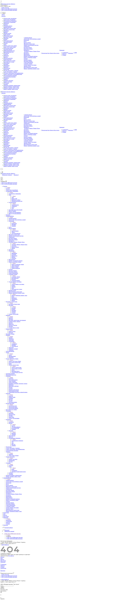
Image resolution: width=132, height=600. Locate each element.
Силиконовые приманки (17, 440)
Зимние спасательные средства (31, 45)
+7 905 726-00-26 (9, 10)
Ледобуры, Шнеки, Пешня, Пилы (32, 51)
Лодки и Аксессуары (16, 367)
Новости (3, 565)
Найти (2, 587)
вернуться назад (4, 555)
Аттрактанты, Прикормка (15, 193)
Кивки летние (12, 331)
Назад (8, 187)
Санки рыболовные (28, 62)
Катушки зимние (28, 47)
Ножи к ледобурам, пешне (30, 57)
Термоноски (26, 46)
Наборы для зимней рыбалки (30, 56)
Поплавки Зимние (28, 61)
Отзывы (2, 567)
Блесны (13, 425)
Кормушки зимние (28, 48)
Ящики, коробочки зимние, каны (31, 68)
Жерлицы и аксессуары (29, 43)
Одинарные (14, 343)
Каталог (8, 188)
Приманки (11, 422)
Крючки (11, 337)
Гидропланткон (15, 204)
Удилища (11, 465)
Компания (8, 520)
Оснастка (11, 378)
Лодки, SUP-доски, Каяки (15, 361)
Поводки (11, 396)
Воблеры (14, 433)
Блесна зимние (27, 42)
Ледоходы (26, 52)
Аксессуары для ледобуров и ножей (32, 39)
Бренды (2, 559)
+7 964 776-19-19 (5, 7)
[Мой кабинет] (1, 170)
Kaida (13, 469)
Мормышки (26, 53)
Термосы (11, 454)
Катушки (14, 307)
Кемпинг (11, 317)
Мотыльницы (27, 55)
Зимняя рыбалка (12, 218)
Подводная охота (13, 405)
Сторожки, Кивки (28, 63)
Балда (25, 41)
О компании (3, 564)
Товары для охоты (13, 459)
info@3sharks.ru (5, 544)
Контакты (3, 570)
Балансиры (26, 40)
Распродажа (3, 568)
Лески (10, 355)
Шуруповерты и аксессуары (30, 67)
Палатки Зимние (28, 60)
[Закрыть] (1, 1)
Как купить (3, 560)
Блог (2, 558)
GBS (13, 197)
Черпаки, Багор (27, 66)
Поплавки (11, 413)
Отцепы (26, 58)
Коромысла (26, 50)
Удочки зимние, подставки (30, 65)
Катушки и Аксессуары (14, 304)
